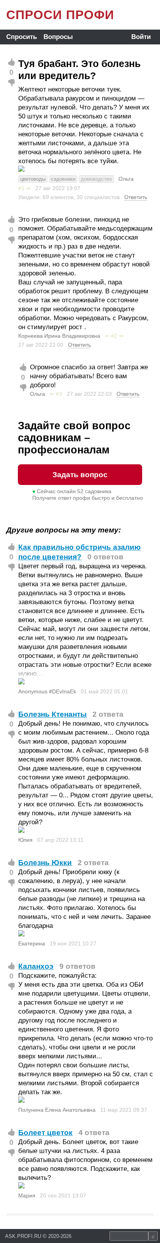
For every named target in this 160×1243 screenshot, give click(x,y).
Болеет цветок (45, 1132)
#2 (114, 336)
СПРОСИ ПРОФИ (60, 15)
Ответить (135, 197)
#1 (21, 188)
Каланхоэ (36, 966)
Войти (141, 37)
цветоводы (32, 179)
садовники (63, 179)
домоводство (96, 179)
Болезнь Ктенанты (52, 714)
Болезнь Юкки (45, 863)
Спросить (21, 37)
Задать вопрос (80, 475)
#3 (59, 394)
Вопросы (58, 37)
